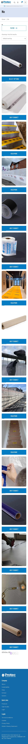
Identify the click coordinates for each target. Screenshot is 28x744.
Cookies (4, 720)
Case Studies (5, 706)
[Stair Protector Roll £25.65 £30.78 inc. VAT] (14, 322)
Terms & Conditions (7, 717)
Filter (12, 28)
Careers (4, 695)
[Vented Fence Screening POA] (14, 172)
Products (4, 704)
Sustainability (5, 687)
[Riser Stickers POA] (14, 434)
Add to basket (14, 117)
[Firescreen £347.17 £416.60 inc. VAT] (14, 589)
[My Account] (17, 2)
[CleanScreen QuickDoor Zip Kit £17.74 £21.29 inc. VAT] (14, 471)
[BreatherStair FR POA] (14, 135)
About (3, 684)
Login (3, 709)
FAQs (3, 690)
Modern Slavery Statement (9, 726)
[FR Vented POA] (14, 398)
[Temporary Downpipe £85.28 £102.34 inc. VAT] (14, 247)
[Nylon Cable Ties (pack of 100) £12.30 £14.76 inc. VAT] (14, 361)
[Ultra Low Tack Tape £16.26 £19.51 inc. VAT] (14, 209)
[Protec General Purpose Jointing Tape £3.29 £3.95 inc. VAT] (14, 549)
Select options (14, 79)
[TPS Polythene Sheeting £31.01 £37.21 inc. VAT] (14, 60)
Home (3, 19)
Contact (4, 693)
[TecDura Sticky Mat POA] (14, 285)
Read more (14, 154)
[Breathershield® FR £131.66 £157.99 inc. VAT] (14, 98)
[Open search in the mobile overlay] (14, 2)
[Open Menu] (25, 2)
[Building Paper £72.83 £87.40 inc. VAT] (14, 628)
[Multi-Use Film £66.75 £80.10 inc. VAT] (14, 510)
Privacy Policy (6, 723)
